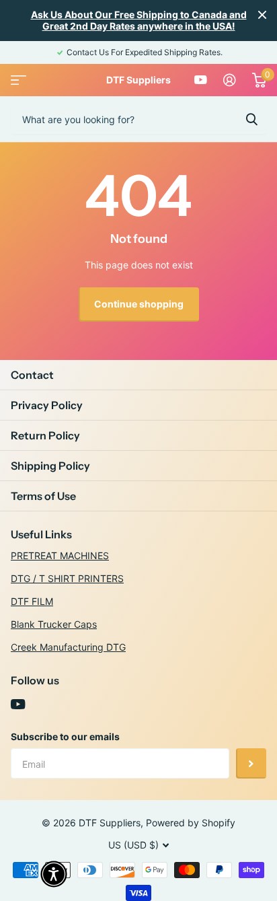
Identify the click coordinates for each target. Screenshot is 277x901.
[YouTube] (18, 704)
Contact (32, 375)
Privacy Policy (47, 405)
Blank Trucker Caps (54, 624)
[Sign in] (229, 80)
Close (262, 15)
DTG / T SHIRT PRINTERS (67, 578)
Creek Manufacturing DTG (68, 647)
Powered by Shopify (190, 822)
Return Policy (45, 435)
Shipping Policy (50, 465)
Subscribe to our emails (65, 736)
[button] (53, 874)
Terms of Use (43, 496)
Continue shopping (139, 304)
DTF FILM (32, 601)
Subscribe (251, 763)
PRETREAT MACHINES (60, 555)
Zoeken (251, 119)
